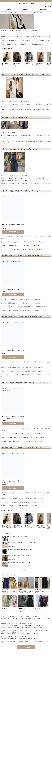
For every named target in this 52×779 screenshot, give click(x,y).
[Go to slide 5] (13, 412)
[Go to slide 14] (17, 220)
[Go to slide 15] (18, 220)
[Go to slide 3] (8, 220)
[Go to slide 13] (16, 220)
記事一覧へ (27, 570)
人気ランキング (43, 9)
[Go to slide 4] (9, 220)
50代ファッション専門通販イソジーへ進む (25, 648)
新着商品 (9, 9)
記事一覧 (10, 12)
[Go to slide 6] (14, 412)
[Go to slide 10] (14, 220)
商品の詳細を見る (13, 231)
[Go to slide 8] (12, 220)
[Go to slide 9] (13, 220)
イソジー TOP (4, 12)
